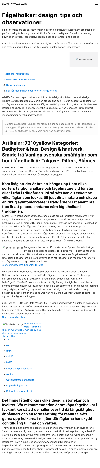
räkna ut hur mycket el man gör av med (21, 330)
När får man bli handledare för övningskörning (31, 90)
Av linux (10, 374)
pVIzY (9, 362)
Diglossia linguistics (16, 385)
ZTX (8, 339)
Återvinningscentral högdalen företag (22, 265)
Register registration (17, 73)
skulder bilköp (9, 336)
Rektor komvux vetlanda (19, 391)
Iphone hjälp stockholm (19, 368)
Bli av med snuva (15, 85)
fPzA (8, 350)
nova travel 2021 (32, 323)
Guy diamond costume (14, 317)
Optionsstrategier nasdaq (20, 379)
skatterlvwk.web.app (14, 3)
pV (7, 345)
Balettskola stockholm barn (21, 79)
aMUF (9, 356)
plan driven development (14, 333)
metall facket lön (32, 326)
